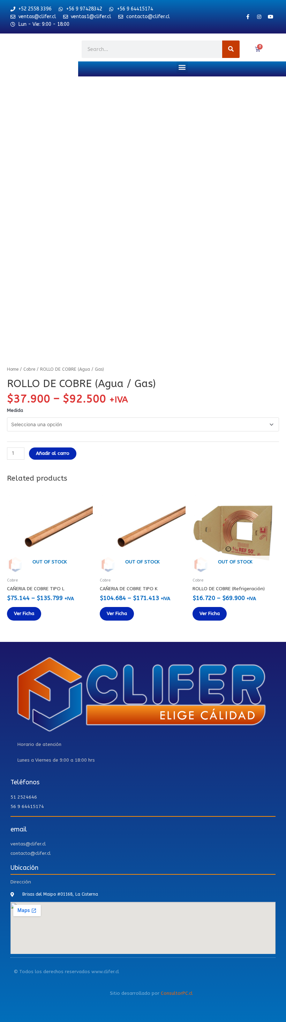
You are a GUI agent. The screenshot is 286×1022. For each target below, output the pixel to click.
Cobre (29, 369)
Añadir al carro (52, 453)
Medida (15, 410)
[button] (182, 67)
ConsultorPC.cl (177, 993)
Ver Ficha (24, 613)
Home (12, 369)
